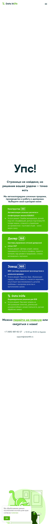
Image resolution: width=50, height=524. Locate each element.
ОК (7, 518)
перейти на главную (27, 319)
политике (14, 513)
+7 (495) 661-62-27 (13, 332)
